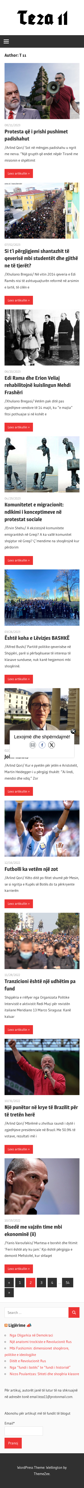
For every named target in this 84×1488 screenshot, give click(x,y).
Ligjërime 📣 (20, 1325)
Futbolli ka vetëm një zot (31, 869)
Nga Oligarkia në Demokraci (31, 1335)
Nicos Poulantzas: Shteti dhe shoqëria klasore (44, 1373)
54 (68, 1282)
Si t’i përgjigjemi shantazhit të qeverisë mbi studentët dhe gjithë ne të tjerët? (41, 258)
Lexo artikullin (17, 173)
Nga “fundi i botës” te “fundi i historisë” (40, 1367)
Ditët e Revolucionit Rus (28, 1361)
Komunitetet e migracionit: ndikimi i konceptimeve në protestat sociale (34, 511)
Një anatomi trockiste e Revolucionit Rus (41, 1341)
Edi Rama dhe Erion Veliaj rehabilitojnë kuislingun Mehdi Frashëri (38, 385)
